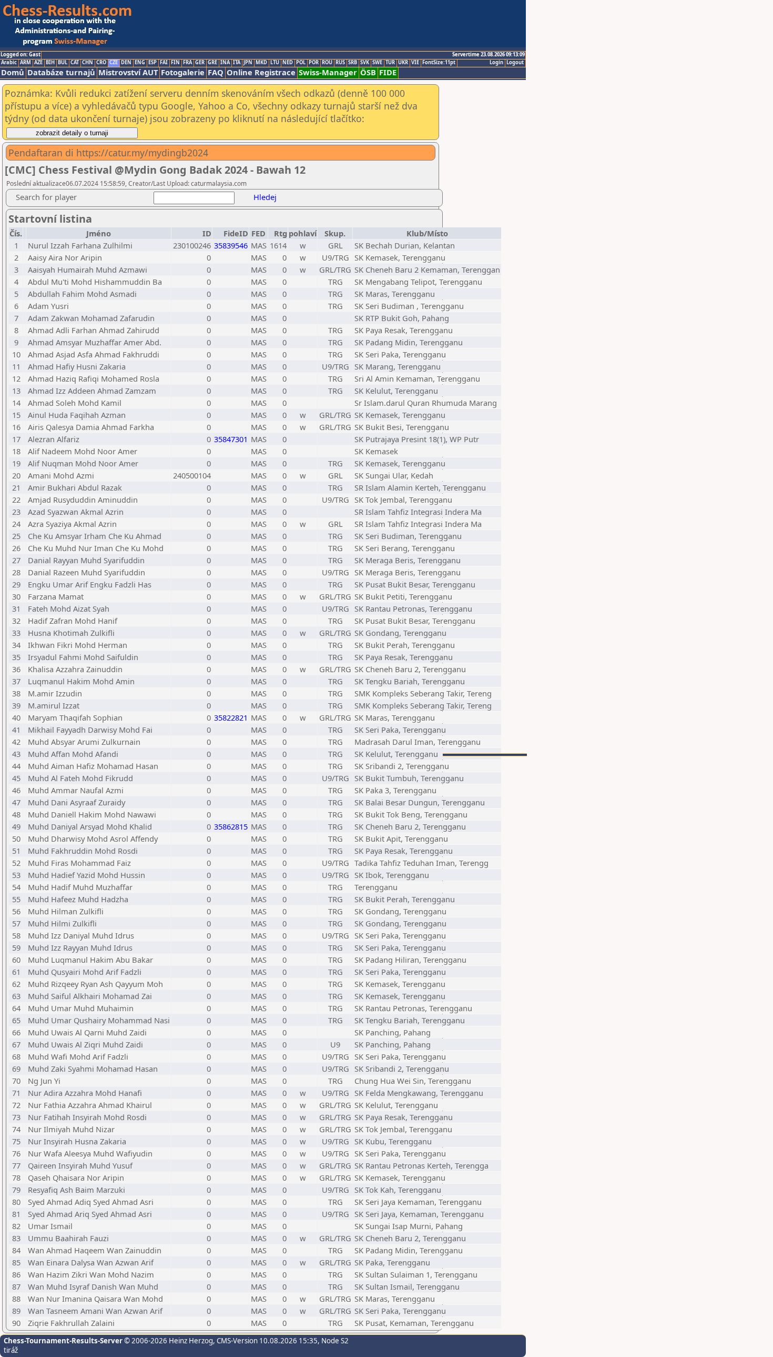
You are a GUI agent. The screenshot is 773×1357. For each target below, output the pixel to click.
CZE (113, 62)
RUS (340, 62)
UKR (403, 62)
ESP (152, 62)
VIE (415, 62)
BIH (50, 62)
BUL (62, 62)
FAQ (215, 72)
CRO (101, 62)
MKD (261, 62)
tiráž (11, 1350)
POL (301, 62)
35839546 (231, 245)
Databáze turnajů (61, 72)
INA (225, 62)
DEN (126, 62)
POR (314, 62)
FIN (175, 62)
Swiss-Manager (328, 72)
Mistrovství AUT (128, 72)
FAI (164, 62)
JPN (247, 62)
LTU (274, 62)
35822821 (231, 717)
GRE (212, 62)
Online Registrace (261, 72)
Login (496, 62)
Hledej (265, 197)
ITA (236, 62)
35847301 (231, 439)
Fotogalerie (183, 72)
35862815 (231, 826)
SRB (352, 62)
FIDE (387, 72)
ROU (327, 62)
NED (287, 62)
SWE (377, 62)
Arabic (9, 62)
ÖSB (368, 72)
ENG (140, 62)
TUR (390, 62)
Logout (515, 62)
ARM (25, 62)
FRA (187, 62)
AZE (38, 62)
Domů (12, 72)
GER (200, 62)
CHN (87, 62)
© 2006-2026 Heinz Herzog (168, 1340)
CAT (74, 62)
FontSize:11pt (438, 62)
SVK (364, 62)
